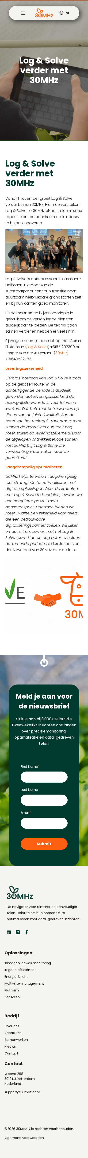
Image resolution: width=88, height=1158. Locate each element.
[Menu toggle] (23, 13)
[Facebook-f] (27, 932)
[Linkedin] (9, 932)
